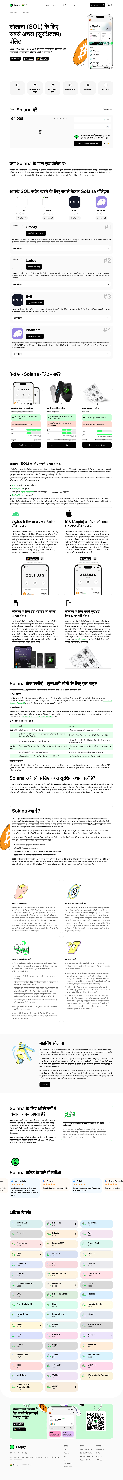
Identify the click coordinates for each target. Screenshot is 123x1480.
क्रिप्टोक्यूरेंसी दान (17, 489)
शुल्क (23, 1457)
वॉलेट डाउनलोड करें (14, 1457)
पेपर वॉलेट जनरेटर (80, 639)
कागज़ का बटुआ (100, 1449)
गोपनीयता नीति (38, 1457)
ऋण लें (14, 485)
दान (65, 1460)
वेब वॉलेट (98, 1453)
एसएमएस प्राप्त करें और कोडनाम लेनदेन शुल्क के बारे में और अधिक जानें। (83, 1124)
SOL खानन (105, 90)
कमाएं (65, 1456)
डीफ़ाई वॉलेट (99, 1456)
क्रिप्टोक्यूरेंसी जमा (17, 495)
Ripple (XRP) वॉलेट (85, 1460)
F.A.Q (57, 1457)
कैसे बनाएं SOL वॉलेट (52, 91)
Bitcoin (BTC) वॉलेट (86, 1453)
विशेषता (46, 1457)
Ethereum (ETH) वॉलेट (86, 1456)
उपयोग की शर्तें (29, 1457)
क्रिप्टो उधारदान (67, 1463)
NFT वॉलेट (99, 1460)
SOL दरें (17, 90)
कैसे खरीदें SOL (70, 90)
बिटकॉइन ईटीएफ (68, 1467)
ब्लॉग (11, 1460)
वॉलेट (65, 1449)
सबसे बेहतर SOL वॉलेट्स (35, 91)
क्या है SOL (88, 90)
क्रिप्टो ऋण (66, 1453)
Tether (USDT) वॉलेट (86, 1449)
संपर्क (52, 1457)
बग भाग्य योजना (18, 1460)
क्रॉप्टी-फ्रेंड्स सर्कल (27, 492)
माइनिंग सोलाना (51, 1043)
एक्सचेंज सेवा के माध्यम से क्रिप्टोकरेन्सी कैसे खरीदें (37, 717)
